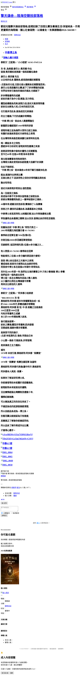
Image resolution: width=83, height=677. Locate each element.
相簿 (6, 39)
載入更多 (4, 503)
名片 (6, 44)
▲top (2, 499)
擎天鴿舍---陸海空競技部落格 (22, 16)
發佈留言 (4, 515)
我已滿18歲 (5, 673)
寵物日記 (17, 35)
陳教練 (3, 476)
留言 (18, 487)
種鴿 (15, 496)
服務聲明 (60, 649)
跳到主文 (4, 21)
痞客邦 (13, 487)
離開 (11, 673)
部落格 (7, 41)
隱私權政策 (53, 649)
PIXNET (26, 649)
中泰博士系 (11, 52)
